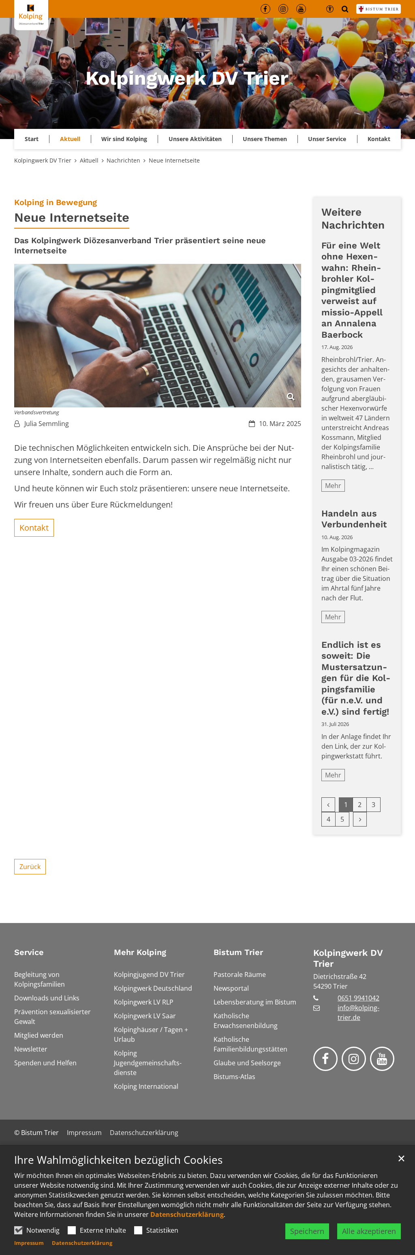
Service (29, 952)
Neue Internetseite (174, 160)
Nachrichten (123, 160)
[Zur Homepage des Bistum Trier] (378, 9)
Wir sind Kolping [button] (124, 139)
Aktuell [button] (70, 139)
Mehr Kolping (140, 952)
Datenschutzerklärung (187, 1214)
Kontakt (34, 527)
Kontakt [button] (379, 139)
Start (32, 139)
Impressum (29, 1242)
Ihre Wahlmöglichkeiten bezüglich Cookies (118, 1160)
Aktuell (89, 160)
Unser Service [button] (327, 139)
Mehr (333, 485)
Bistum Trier (238, 952)
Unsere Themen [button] (265, 139)
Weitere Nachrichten (353, 218)
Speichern (307, 1231)
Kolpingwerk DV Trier (42, 160)
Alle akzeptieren (369, 1231)
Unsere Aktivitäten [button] (195, 139)
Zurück (30, 866)
